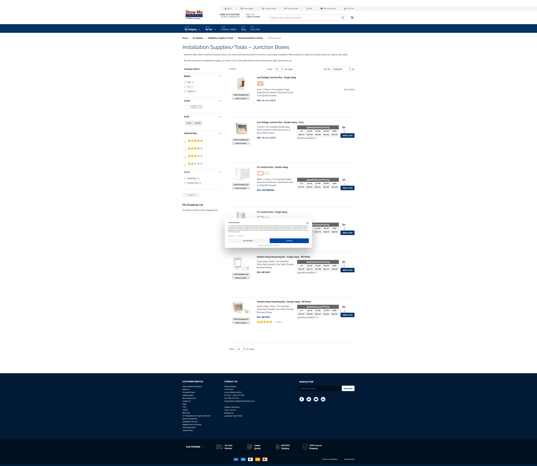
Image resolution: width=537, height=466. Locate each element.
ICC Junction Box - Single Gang (272, 212)
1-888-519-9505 (237, 395)
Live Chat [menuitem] (255, 29)
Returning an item (189, 398)
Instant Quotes (248, 8)
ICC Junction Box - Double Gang (272, 167)
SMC (189, 82)
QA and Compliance (189, 419)
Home (185, 38)
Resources (186, 413)
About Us (185, 389)
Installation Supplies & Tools (221, 38)
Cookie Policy (187, 430)
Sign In (229, 8)
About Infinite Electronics (192, 386)
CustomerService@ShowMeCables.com (239, 401)
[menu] (268, 28)
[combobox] (308, 18)
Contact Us (186, 401)
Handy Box (192, 178)
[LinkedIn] (323, 399)
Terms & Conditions (329, 459)
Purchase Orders (270, 8)
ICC (189, 86)
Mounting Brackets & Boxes (250, 38)
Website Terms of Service (191, 424)
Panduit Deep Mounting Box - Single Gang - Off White (283, 256)
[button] (241, 94)
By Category (198, 38)
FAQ (184, 407)
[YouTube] (316, 399)
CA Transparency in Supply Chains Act (196, 416)
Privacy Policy (349, 459)
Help (310, 8)
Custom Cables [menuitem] (228, 29)
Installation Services (190, 421)
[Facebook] (301, 399)
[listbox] (305, 84)
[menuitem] (192, 28)
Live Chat (350, 8)
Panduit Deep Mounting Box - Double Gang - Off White (284, 301)
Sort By (327, 69)
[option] (260, 83)
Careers (185, 410)
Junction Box (193, 183)
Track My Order (292, 8)
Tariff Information (329, 8)
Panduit (190, 91)
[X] (309, 399)
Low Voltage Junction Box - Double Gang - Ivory (280, 122)
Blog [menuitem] (243, 29)
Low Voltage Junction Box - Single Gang (276, 77)
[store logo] (194, 14)
